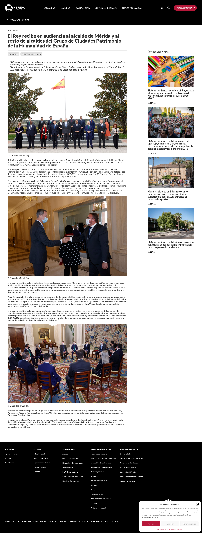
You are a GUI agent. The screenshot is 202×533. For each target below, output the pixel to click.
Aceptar (151, 524)
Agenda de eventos (11, 454)
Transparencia (67, 467)
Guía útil (37, 472)
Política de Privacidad (175, 529)
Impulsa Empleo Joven (128, 467)
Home (9, 30)
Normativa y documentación (72, 463)
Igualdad (94, 485)
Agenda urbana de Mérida (43, 463)
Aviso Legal (10, 522)
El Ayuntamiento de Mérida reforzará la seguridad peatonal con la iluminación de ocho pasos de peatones (171, 244)
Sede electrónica (184, 8)
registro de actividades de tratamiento (100, 522)
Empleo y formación (132, 8)
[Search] (168, 7)
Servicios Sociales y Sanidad (101, 499)
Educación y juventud (99, 481)
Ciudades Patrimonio (31, 54)
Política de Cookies (162, 529)
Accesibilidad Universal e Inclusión (104, 458)
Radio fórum (9, 463)
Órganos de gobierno (70, 458)
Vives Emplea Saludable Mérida (131, 477)
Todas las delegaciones (99, 454)
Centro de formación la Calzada (131, 458)
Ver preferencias (189, 524)
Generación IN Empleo (128, 472)
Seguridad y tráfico (98, 494)
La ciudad (65, 8)
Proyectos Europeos (98, 490)
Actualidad (49, 8)
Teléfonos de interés (41, 458)
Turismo (94, 503)
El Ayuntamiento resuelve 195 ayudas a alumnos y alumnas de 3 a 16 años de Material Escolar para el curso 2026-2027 (171, 94)
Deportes (94, 476)
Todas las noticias (19, 20)
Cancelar (170, 524)
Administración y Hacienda (101, 463)
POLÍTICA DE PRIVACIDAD (28, 522)
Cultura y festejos (40, 467)
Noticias (15, 30)
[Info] (162, 8)
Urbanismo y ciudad (98, 508)
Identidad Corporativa (70, 481)
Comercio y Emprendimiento (101, 467)
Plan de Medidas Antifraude (72, 476)
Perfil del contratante (70, 472)
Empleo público (126, 454)
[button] (197, 504)
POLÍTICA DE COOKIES (49, 522)
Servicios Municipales (106, 8)
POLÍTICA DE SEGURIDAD (70, 522)
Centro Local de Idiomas (129, 463)
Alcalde (65, 454)
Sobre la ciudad (39, 454)
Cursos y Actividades (127, 481)
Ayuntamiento (83, 8)
